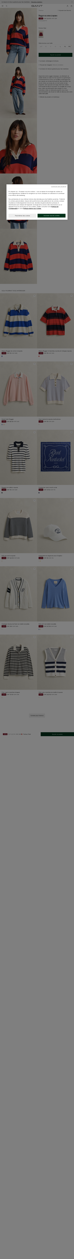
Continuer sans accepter (58, 186)
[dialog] (37, 202)
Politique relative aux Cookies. (32, 208)
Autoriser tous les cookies (51, 215)
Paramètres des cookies (22, 215)
